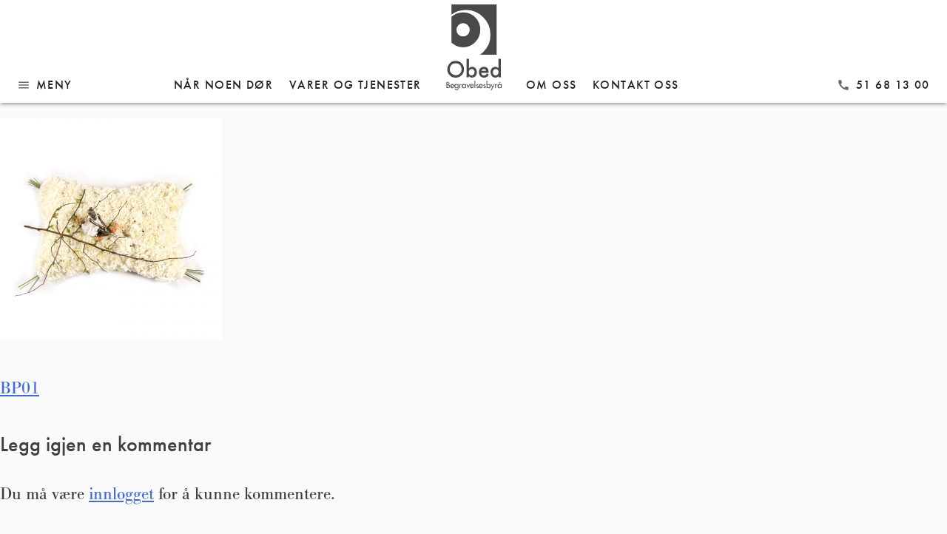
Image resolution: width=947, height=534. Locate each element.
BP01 (19, 388)
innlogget (121, 494)
